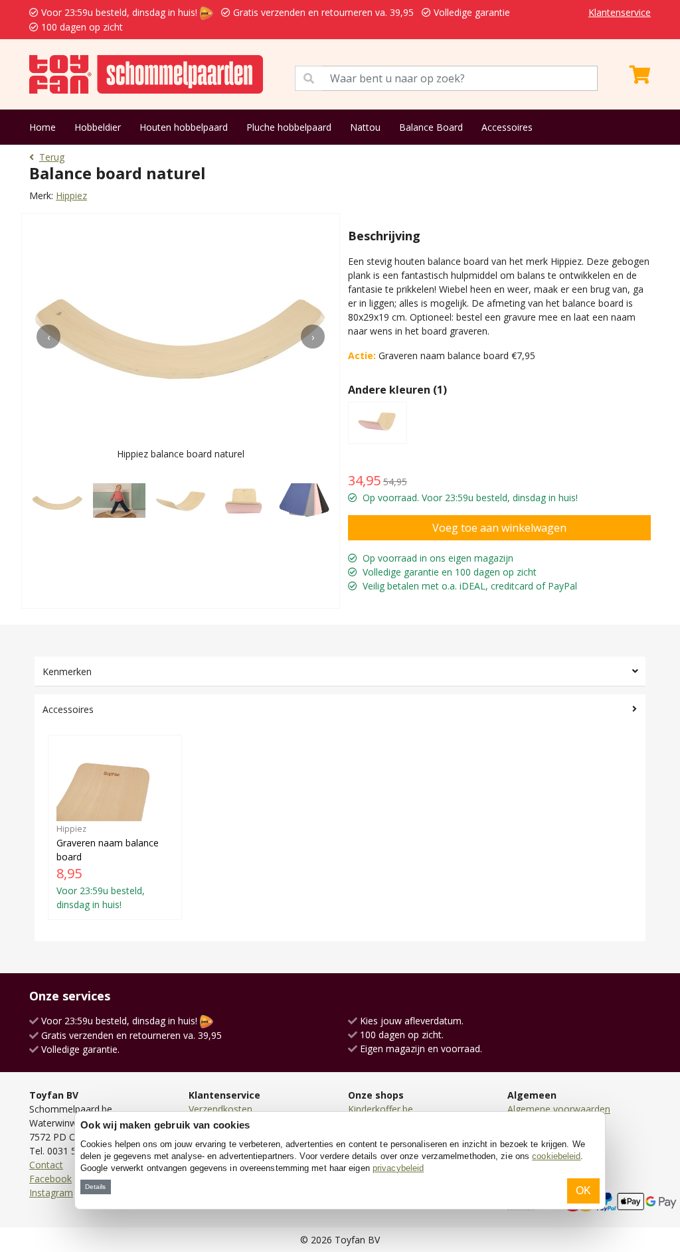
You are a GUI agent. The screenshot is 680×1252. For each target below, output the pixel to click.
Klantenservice (619, 12)
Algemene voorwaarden (558, 1109)
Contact (46, 1164)
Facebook (50, 1178)
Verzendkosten (220, 1109)
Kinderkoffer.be (380, 1109)
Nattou (365, 127)
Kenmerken (67, 671)
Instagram (51, 1192)
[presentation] (48, 337)
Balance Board (431, 127)
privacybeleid (398, 1168)
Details (95, 1186)
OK (583, 1190)
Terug (51, 157)
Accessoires (507, 127)
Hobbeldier (97, 127)
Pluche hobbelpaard (288, 127)
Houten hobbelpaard (183, 127)
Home (42, 127)
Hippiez (71, 195)
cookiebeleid (556, 1156)
